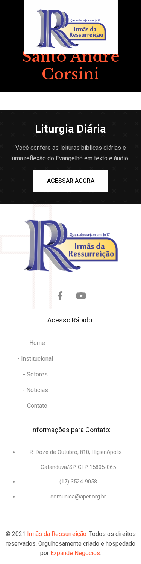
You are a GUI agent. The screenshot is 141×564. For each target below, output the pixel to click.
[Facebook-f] (60, 295)
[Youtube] (81, 295)
